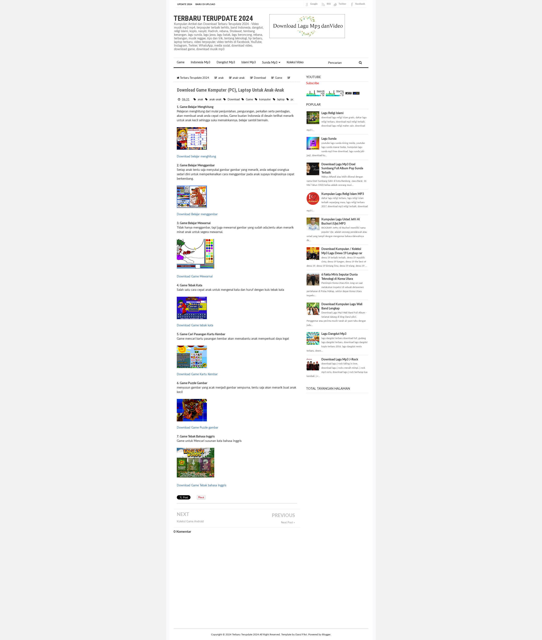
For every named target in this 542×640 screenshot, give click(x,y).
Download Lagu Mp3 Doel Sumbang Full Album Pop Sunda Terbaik (342, 168)
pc (292, 99)
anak (200, 99)
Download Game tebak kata (195, 325)
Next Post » (288, 522)
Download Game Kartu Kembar (197, 374)
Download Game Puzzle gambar (197, 427)
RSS (329, 4)
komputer (265, 99)
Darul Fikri (301, 634)
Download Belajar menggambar (197, 214)
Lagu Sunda (328, 138)
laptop (281, 99)
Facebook (360, 4)
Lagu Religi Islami (332, 113)
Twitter (342, 4)
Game (249, 99)
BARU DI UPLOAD (205, 4)
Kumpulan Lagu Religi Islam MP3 (342, 194)
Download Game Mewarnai (195, 276)
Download (234, 99)
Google (314, 4)
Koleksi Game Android (190, 521)
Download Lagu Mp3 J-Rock (339, 359)
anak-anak (215, 99)
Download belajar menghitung (196, 156)
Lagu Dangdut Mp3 (333, 333)
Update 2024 (184, 4)
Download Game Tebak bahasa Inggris (201, 485)
